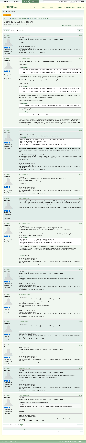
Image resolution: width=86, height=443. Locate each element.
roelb (7, 58)
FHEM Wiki (71, 7)
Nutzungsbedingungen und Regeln (69, 441)
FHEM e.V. (80, 7)
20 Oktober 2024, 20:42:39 (24, 223)
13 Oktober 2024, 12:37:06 (24, 58)
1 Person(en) (21, 255)
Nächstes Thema (77, 26)
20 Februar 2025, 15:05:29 (24, 294)
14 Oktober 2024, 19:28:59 (24, 174)
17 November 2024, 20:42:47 (25, 269)
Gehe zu (60, 432)
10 (19, 30)
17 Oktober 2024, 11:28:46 (24, 198)
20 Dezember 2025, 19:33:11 (25, 368)
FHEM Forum (12, 7)
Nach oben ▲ (81, 441)
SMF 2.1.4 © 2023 (5, 441)
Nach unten (6, 30)
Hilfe (60, 441)
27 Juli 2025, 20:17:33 (23, 321)
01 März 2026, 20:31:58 (24, 395)
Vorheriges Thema (67, 26)
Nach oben (6, 425)
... (17, 30)
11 (20, 30)
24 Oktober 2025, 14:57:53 (24, 344)
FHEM (52, 7)
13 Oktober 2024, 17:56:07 (24, 130)
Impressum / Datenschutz (38, 7)
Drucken (80, 30)
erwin (8, 35)
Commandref (61, 7)
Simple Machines (13, 441)
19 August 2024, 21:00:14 (24, 35)
